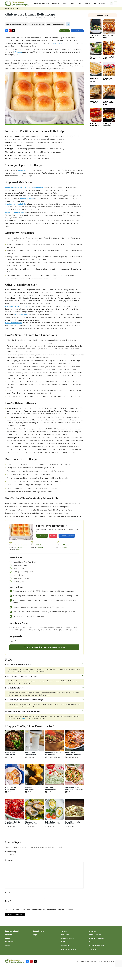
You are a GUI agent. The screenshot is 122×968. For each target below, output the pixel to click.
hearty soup (58, 43)
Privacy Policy (65, 945)
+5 (68, 24)
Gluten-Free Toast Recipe (94, 102)
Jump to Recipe (77, 31)
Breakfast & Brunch (41, 3)
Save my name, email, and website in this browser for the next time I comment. (41, 910)
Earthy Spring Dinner (95, 36)
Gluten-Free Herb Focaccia (16, 306)
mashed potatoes (27, 199)
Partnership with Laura (96, 945)
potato (23, 718)
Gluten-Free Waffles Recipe (108, 79)
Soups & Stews (99, 3)
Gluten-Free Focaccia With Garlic (108, 102)
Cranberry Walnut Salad (15, 204)
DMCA (63, 942)
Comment (10, 860)
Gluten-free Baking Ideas (55, 24)
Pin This (53, 536)
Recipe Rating (10, 852)
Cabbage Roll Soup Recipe (108, 124)
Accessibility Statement (96, 938)
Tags (35, 935)
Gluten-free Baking (37, 24)
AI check (18, 52)
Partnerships (93, 949)
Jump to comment (67, 536)
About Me (64, 931)
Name (8, 892)
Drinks (65, 3)
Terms (91, 942)
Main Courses (76, 3)
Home (7, 8)
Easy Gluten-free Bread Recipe (16, 24)
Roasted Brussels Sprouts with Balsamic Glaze (24, 188)
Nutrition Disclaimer (67, 938)
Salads (87, 3)
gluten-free (23, 170)
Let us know (49, 647)
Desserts (55, 3)
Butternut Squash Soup (14, 212)
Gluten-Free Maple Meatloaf (95, 124)
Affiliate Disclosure (95, 934)
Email (8, 901)
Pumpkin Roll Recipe (108, 36)
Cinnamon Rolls (21, 314)
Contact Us (92, 931)
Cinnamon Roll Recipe (108, 57)
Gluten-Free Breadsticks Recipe (94, 79)
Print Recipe (64, 31)
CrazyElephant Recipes (68, 949)
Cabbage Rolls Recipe (95, 57)
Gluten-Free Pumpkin (13, 323)
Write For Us (65, 934)
